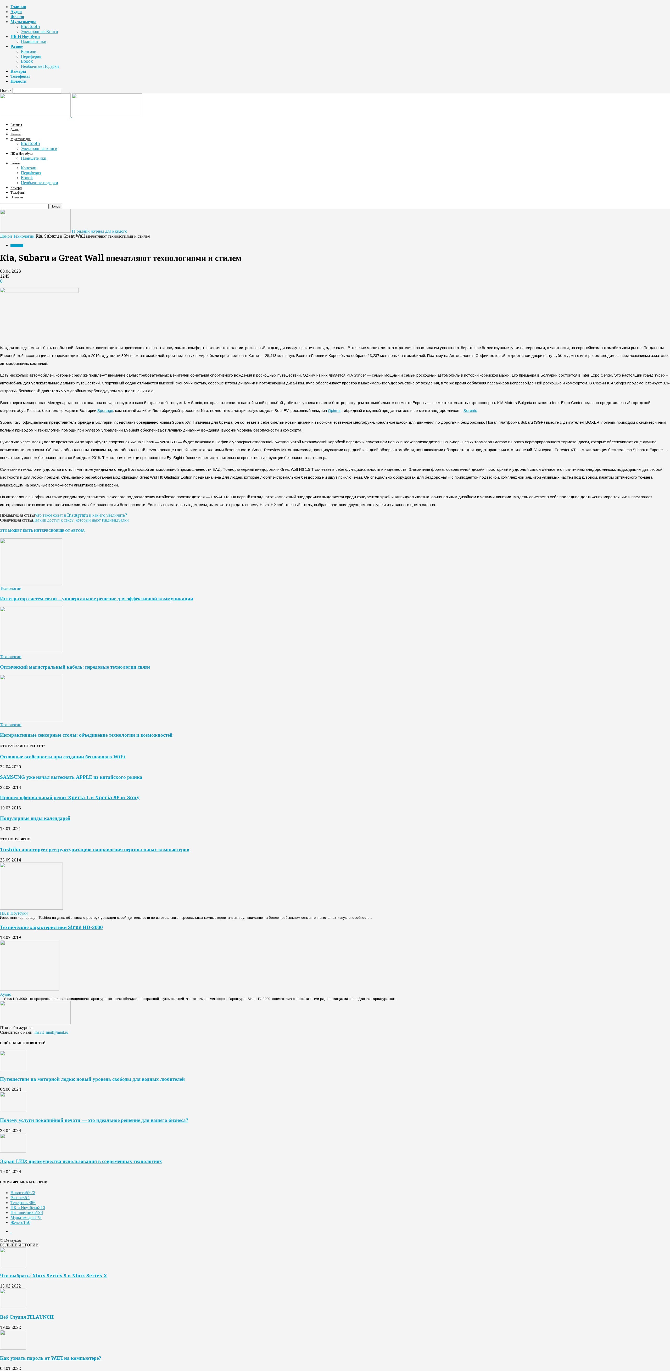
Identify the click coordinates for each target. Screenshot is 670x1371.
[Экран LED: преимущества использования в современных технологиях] (13, 1151)
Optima (334, 410)
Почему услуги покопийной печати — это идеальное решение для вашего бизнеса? (94, 1120)
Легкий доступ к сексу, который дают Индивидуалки (81, 520)
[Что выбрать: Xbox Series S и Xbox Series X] (13, 1265)
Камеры (18, 71)
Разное (16, 46)
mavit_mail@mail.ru (51, 1032)
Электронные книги (39, 31)
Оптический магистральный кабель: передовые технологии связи (75, 667)
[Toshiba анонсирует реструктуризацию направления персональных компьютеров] (31, 908)
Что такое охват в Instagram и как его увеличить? (81, 515)
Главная (18, 6)
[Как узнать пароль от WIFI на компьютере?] (13, 1348)
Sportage (105, 410)
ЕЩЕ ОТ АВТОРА (70, 531)
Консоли (28, 51)
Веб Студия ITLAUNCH (27, 1317)
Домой (6, 236)
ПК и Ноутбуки (25, 36)
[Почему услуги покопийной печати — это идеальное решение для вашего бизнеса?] (13, 1110)
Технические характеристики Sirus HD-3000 (51, 927)
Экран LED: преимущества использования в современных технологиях (81, 1161)
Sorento (470, 410)
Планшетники (33, 41)
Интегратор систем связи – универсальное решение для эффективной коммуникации (96, 598)
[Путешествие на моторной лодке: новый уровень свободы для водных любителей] (13, 1069)
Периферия (31, 56)
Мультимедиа (23, 21)
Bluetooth (30, 26)
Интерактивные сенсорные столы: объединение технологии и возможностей (86, 735)
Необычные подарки (40, 66)
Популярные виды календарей (35, 818)
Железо (17, 16)
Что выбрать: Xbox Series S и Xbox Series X (53, 1275)
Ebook (27, 61)
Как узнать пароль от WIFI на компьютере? (50, 1358)
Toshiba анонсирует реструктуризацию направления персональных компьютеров (94, 849)
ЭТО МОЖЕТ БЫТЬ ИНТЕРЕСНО (28, 531)
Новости (18, 81)
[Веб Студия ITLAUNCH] (13, 1307)
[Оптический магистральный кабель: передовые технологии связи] (31, 652)
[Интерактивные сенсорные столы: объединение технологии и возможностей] (31, 720)
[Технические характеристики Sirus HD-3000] (29, 989)
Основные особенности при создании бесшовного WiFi (62, 756)
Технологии (24, 236)
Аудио (16, 11)
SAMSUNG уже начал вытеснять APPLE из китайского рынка (71, 777)
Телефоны (20, 76)
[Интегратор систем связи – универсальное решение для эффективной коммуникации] (31, 583)
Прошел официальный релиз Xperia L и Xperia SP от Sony (69, 797)
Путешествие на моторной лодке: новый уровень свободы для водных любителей (92, 1079)
